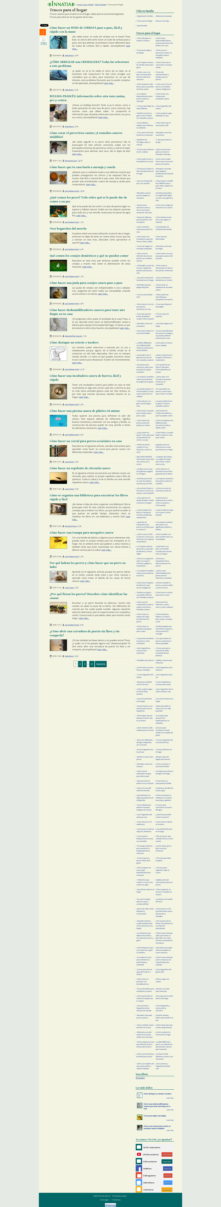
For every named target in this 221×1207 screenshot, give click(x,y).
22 (79, 160)
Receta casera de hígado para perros (163, 758)
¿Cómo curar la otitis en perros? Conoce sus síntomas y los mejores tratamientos (145, 538)
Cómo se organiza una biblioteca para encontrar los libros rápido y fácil (164, 424)
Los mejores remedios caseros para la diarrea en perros (145, 573)
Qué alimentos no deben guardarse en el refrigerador (144, 797)
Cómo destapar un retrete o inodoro (74, 342)
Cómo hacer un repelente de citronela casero (80, 468)
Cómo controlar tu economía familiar (163, 765)
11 (81, 369)
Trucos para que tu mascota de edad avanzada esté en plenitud (163, 652)
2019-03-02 (56, 404)
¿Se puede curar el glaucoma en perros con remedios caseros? (145, 357)
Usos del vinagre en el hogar (164, 324)
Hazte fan (167, 1168)
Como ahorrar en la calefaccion (144, 823)
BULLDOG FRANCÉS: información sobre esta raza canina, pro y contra (145, 460)
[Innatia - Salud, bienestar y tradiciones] (61, 3)
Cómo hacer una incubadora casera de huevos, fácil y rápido (144, 239)
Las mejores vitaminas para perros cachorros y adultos (164, 481)
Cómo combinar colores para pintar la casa (144, 229)
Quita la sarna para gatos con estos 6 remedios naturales (163, 151)
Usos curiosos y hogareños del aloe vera (163, 1066)
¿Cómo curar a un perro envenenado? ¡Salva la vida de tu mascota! (143, 76)
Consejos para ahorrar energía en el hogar (164, 772)
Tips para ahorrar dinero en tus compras (145, 782)
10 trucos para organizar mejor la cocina (162, 870)
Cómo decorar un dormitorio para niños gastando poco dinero (164, 471)
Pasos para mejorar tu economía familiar (145, 332)
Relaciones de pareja (164, 16)
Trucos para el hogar (144, 21)
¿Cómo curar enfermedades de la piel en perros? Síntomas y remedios (164, 574)
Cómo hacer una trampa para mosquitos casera (81, 532)
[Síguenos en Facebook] (139, 1168)
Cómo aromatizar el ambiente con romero (164, 279)
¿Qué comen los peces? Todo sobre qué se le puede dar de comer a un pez (145, 436)
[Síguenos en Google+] (139, 1175)
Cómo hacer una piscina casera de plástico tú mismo (85, 411)
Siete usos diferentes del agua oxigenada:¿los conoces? (144, 742)
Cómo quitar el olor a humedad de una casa (144, 160)
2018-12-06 (56, 556)
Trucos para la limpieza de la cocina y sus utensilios (144, 838)
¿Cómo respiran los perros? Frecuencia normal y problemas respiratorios (144, 514)
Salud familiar (142, 25)
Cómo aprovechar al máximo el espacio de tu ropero (144, 998)
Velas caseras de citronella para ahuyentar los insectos (164, 297)
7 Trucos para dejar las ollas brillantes (145, 107)
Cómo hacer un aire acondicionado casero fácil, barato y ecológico (164, 912)
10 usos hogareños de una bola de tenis (164, 741)
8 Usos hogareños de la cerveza (144, 750)
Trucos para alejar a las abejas (144, 51)
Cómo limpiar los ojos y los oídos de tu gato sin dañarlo (144, 950)
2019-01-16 (56, 434)
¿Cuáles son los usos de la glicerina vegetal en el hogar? (144, 471)
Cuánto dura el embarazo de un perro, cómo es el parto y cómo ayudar (164, 501)
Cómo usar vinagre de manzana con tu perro (164, 206)
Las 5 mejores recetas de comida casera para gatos (144, 64)
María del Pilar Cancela (73, 336)
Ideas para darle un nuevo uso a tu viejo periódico (163, 708)
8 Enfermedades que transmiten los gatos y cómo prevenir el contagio (164, 630)
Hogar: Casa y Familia (85, 4)
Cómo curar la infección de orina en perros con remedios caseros (144, 257)
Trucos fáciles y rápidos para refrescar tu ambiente (144, 125)
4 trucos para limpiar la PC (144, 295)
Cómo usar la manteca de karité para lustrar (145, 1055)
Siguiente (100, 663)
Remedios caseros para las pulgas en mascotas (143, 195)
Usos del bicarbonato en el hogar (164, 830)
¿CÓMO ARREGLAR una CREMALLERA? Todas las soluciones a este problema (144, 346)
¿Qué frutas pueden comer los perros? (163, 815)
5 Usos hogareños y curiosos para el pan (163, 683)
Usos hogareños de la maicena (164, 668)
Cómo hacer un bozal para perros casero (164, 593)
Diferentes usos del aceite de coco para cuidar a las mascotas (144, 1034)
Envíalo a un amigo (44, 43)
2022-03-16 (56, 90)
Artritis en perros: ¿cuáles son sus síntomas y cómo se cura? (144, 448)
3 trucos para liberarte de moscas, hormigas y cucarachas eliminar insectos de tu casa (164, 334)
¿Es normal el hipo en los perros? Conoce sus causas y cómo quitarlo (145, 490)
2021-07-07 (56, 126)
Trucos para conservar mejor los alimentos (145, 830)
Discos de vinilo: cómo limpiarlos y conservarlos (145, 911)
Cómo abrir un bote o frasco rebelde (164, 344)
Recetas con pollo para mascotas (162, 990)
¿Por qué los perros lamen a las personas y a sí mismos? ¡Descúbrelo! (164, 924)
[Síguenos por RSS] (139, 1189)
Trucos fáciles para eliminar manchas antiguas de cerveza (143, 807)
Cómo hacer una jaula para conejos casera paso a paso (86, 283)
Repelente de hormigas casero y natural (143, 142)
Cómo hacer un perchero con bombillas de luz (142, 981)
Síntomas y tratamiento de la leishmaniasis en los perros (163, 562)
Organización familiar (145, 16)
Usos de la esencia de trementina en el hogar (145, 279)
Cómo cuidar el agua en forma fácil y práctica (144, 691)
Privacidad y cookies (119, 1196)
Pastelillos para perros (145, 660)
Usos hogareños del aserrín (68, 228)
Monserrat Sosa (71, 160)
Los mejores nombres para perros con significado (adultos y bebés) (164, 526)
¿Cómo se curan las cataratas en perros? (163, 489)
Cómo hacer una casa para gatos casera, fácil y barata (164, 255)
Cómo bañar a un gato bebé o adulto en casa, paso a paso (164, 435)
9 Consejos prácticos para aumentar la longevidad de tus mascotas (144, 849)
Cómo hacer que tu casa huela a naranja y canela (82, 167)
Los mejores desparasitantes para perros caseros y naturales (144, 97)
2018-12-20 (56, 526)
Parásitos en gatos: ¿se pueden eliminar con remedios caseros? (145, 594)
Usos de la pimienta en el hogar (144, 700)
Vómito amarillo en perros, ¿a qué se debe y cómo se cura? (164, 585)
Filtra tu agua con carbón (162, 980)
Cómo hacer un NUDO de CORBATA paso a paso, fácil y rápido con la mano (164, 184)
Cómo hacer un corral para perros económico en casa (86, 441)
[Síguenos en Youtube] (139, 1154)
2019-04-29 (56, 276)
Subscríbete (167, 1154)
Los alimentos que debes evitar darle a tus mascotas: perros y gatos (145, 937)
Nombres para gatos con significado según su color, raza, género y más (164, 196)
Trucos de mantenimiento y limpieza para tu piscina (162, 76)
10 (81, 191)
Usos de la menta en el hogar (164, 700)
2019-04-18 (56, 336)
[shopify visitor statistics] (110, 1204)
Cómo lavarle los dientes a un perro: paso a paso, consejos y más (164, 618)
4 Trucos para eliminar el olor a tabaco (145, 150)
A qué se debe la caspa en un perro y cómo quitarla (164, 512)
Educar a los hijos (162, 21)
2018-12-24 (56, 489)
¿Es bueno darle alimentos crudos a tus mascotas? (164, 1056)
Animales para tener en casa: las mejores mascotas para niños (144, 481)
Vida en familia (100, 4)
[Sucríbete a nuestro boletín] (139, 1161)
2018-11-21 (56, 625)
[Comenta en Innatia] (139, 1147)
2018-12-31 (56, 462)
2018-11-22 (56, 587)
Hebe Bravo (69, 55)
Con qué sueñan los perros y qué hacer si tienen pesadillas (163, 640)
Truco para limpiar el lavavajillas (164, 305)
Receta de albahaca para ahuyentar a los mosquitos (144, 219)
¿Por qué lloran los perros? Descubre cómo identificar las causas (163, 368)
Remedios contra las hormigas (164, 247)
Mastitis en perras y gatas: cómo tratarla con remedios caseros (144, 115)
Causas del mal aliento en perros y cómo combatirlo (145, 640)
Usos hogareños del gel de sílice (163, 970)
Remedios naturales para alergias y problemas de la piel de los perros (164, 172)
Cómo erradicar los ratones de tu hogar (163, 1033)
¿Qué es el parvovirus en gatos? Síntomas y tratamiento (164, 357)
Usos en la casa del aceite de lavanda (143, 789)
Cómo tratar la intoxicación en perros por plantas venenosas (164, 268)
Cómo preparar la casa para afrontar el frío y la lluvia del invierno (145, 1044)
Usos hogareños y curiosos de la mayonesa (143, 650)
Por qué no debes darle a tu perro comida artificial (143, 901)
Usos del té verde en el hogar (145, 890)
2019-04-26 (56, 303)
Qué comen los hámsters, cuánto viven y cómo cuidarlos (164, 604)
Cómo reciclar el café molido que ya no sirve (145, 729)
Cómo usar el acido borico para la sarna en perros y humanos (164, 161)
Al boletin (140, 1078)
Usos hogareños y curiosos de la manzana (163, 1008)
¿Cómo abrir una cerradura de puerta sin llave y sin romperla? (163, 380)
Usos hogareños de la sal (164, 675)
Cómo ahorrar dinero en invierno (164, 823)
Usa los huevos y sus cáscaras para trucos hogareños (144, 708)
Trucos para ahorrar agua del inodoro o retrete (144, 971)
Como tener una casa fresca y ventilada (144, 668)
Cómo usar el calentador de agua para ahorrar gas (143, 773)
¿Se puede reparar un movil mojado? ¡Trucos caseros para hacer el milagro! (145, 392)
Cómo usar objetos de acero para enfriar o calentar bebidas (145, 1066)
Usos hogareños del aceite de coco (144, 815)
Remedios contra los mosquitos (144, 324)
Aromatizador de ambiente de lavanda (164, 228)
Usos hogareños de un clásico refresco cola (164, 690)
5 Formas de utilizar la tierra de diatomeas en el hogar (145, 171)
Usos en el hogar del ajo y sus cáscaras (144, 182)
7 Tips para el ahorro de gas (164, 141)
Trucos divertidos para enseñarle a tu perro (145, 990)
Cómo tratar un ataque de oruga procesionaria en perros (142, 618)
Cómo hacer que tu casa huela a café (163, 124)
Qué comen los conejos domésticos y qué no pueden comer (89, 256)
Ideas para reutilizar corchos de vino (144, 683)
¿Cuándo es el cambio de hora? (164, 900)
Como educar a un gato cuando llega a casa (143, 403)
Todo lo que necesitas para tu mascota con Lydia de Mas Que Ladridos (164, 961)
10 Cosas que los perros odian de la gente (143, 860)
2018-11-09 (56, 656)
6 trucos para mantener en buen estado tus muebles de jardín (164, 731)
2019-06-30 (56, 191)
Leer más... (109, 83)
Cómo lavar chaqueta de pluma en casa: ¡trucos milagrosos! (144, 585)
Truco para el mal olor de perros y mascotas (144, 133)
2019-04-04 (56, 369)
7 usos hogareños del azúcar (144, 675)
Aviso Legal (104, 1200)
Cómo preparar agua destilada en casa (164, 114)
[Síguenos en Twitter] (139, 1182)
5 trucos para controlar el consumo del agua (164, 807)
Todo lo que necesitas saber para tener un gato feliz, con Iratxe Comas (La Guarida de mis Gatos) (164, 938)
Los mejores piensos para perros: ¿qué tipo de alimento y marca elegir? (144, 550)
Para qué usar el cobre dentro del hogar (164, 997)
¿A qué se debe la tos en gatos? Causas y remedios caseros (164, 403)
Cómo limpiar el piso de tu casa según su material (164, 219)
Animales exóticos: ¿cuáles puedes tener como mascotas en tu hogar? (144, 924)
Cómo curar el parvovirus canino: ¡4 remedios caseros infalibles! (163, 54)
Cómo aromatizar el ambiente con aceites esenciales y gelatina (164, 797)
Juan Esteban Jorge (72, 191)
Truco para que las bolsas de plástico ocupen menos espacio (145, 316)
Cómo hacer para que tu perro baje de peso (164, 1026)
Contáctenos (116, 1200)
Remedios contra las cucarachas (164, 133)
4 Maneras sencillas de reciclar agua (164, 789)
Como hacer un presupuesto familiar (163, 782)
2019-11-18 (56, 160)
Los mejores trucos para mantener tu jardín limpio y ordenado (143, 961)
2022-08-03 (56, 55)
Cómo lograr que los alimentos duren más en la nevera (144, 718)
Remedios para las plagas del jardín (143, 286)
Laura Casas (69, 462)
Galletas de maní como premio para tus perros (164, 882)
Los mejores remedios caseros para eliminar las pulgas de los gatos (145, 379)
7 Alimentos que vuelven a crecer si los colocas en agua (144, 882)
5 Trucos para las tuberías (162, 315)
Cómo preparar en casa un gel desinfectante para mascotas (143, 871)
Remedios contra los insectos (144, 765)
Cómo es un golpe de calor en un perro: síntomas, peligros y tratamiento (144, 562)
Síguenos (168, 1175)
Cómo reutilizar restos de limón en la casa (145, 1026)
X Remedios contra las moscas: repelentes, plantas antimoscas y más (145, 269)
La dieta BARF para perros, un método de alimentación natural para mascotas (164, 1045)
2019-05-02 (56, 249)
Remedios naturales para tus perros (144, 1016)
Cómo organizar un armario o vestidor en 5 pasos (164, 891)
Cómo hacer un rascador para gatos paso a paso (144, 628)
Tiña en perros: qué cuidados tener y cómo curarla (164, 838)
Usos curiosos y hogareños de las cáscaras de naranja (143, 1008)
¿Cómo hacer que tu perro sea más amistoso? (164, 848)
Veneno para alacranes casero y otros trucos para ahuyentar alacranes (144, 209)
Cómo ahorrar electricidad (161, 237)
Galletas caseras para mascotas (164, 661)
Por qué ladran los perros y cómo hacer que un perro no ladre (164, 391)
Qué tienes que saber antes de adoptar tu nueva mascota (164, 950)
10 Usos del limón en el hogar (164, 750)
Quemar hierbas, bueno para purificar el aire (164, 1017)
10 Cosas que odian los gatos (163, 859)
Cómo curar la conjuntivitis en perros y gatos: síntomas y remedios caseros (144, 606)
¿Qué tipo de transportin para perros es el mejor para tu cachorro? (145, 526)
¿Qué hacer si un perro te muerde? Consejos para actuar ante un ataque (164, 550)
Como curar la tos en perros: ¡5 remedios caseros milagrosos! (164, 86)
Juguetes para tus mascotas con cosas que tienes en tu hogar (164, 447)
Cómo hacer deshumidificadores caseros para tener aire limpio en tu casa (164, 42)
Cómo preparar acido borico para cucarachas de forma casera (145, 86)
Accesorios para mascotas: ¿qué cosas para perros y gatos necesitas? (144, 368)
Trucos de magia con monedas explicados (144, 247)
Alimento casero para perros (144, 758)
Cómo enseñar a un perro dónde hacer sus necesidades (164, 536)
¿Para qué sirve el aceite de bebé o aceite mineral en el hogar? (145, 500)
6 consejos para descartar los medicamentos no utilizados (162, 719)
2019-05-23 (56, 222)
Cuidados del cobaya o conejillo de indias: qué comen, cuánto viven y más (164, 460)
